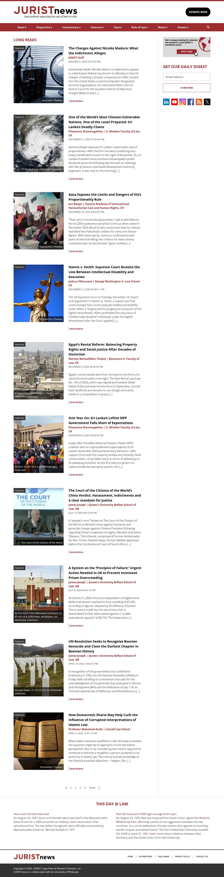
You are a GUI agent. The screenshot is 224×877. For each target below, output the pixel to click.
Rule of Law (140, 27)
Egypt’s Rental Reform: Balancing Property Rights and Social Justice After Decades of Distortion (103, 349)
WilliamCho (46, 319)
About (162, 27)
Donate (183, 27)
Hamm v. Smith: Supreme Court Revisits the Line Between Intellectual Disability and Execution (104, 272)
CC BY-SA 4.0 (28, 169)
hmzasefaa (46, 767)
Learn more (77, 822)
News (22, 27)
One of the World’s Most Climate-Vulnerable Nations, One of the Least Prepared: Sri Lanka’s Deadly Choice (104, 122)
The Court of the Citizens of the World (41, 542)
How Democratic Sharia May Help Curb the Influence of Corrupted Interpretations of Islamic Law (103, 720)
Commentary (71, 27)
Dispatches (44, 27)
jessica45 (47, 100)
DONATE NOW (198, 12)
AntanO (19, 466)
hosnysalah (46, 246)
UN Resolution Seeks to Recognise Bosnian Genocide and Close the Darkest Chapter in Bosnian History (103, 646)
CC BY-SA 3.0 (38, 690)
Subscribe (187, 87)
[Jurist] (46, 12)
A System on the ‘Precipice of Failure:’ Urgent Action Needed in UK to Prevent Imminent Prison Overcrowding (105, 573)
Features (97, 27)
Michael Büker (22, 690)
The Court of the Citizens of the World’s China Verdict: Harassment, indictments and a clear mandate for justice (105, 495)
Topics (117, 27)
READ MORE (76, 101)
